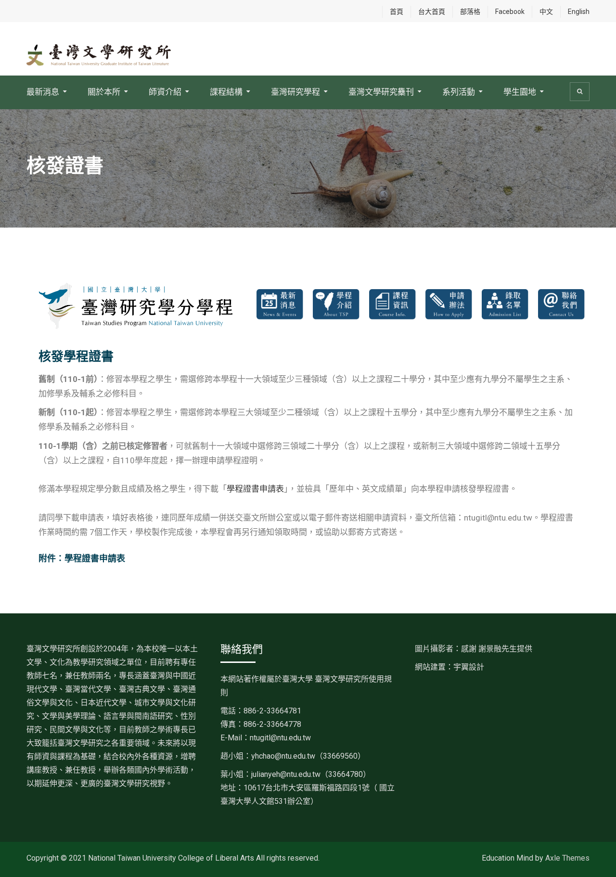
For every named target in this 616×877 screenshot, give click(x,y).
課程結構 (226, 92)
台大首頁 (431, 11)
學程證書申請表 (255, 489)
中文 (546, 11)
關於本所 (104, 92)
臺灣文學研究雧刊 (381, 92)
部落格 (470, 11)
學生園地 (519, 92)
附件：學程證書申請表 (81, 558)
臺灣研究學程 (295, 92)
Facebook (510, 11)
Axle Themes (567, 858)
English (579, 11)
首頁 (396, 11)
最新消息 (42, 92)
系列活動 (458, 92)
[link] (308, 756)
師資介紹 (165, 92)
